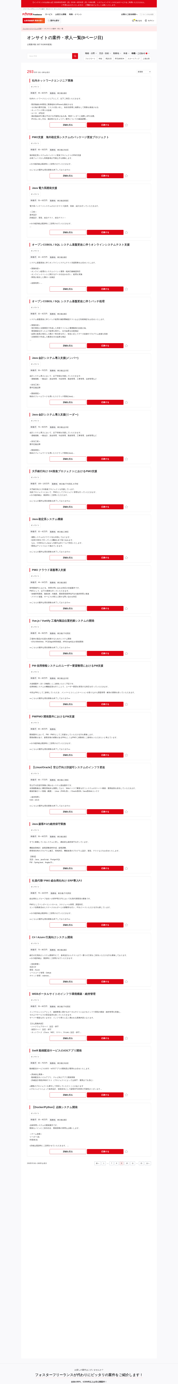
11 (132, 1163)
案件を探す (54, 20)
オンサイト (35, 87)
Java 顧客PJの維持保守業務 (49, 823)
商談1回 (109, 59)
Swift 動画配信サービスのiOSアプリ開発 (57, 1050)
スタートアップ (133, 59)
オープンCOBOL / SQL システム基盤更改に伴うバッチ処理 (68, 301)
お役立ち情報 (60, 14)
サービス (48, 14)
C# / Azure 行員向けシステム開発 (52, 937)
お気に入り (126, 125)
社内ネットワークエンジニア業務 (52, 80)
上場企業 (146, 59)
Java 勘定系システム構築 (47, 519)
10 (127, 1163)
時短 (100, 59)
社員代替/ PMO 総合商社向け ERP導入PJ (57, 880)
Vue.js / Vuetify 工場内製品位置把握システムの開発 (63, 620)
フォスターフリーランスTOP (32, 29)
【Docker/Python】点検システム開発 (55, 1107)
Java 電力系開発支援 (44, 188)
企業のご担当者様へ (129, 14)
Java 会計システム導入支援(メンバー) (55, 357)
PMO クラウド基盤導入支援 (49, 569)
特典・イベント (75, 14)
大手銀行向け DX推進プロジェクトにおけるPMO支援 (64, 471)
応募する (105, 125)
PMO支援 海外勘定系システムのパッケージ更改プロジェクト (70, 137)
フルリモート (90, 59)
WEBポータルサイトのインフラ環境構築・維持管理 (64, 993)
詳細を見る (68, 125)
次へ (147, 1163)
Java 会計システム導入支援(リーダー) (55, 414)
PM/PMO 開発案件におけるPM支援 (53, 716)
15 (141, 1163)
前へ (97, 1163)
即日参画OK (119, 59)
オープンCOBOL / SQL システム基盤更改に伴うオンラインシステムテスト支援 (81, 244)
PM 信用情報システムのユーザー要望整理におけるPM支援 (67, 665)
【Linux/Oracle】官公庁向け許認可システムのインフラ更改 (68, 767)
